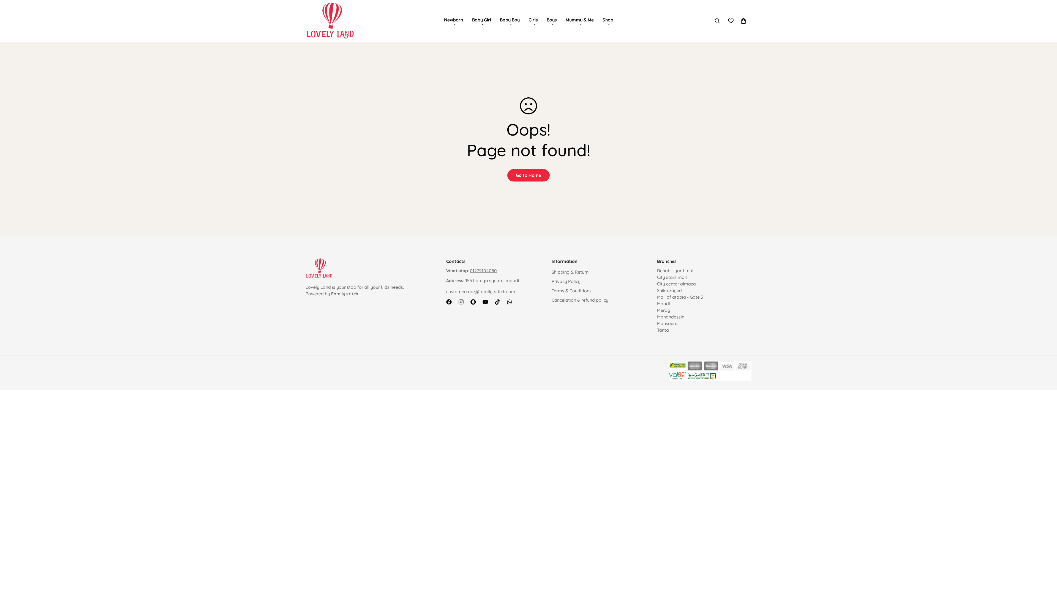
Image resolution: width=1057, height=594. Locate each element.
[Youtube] (485, 302)
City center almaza (676, 284)
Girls (533, 20)
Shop (608, 20)
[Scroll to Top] (1046, 564)
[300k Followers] (449, 302)
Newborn (453, 20)
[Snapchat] (473, 302)
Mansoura (667, 323)
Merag (663, 310)
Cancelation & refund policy (580, 300)
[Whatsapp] (509, 302)
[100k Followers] (461, 302)
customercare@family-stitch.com (480, 291)
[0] (743, 21)
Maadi (663, 303)
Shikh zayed (669, 290)
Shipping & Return (570, 272)
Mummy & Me (580, 20)
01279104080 (483, 270)
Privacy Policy (566, 281)
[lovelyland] (330, 21)
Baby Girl (481, 20)
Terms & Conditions (572, 290)
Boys (552, 20)
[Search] (717, 21)
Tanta (663, 330)
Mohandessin (670, 317)
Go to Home (528, 175)
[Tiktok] (497, 302)
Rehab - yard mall (675, 270)
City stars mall (672, 277)
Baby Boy (510, 20)
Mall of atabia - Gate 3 (680, 297)
